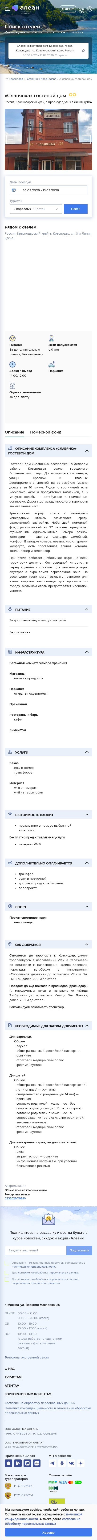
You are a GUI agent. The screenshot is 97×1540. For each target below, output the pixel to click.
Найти (75, 209)
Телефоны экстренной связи (27, 1357)
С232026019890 (15, 1198)
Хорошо (48, 1533)
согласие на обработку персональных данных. (48, 1272)
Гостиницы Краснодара (41, 79)
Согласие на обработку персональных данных (40, 1403)
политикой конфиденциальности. (34, 1267)
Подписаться (79, 1250)
